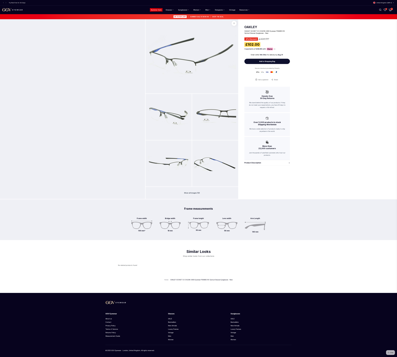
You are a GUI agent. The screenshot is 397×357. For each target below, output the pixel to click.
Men (169, 336)
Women (170, 340)
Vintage (170, 333)
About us (108, 319)
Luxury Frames (173, 329)
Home (166, 280)
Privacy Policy (110, 326)
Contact (108, 322)
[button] (3, 2)
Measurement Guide (112, 336)
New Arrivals (172, 326)
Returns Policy (110, 333)
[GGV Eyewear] (12, 10)
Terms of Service (111, 329)
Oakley (250, 27)
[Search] (380, 10)
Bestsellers (172, 322)
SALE (170, 319)
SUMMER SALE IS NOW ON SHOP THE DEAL (199, 17)
